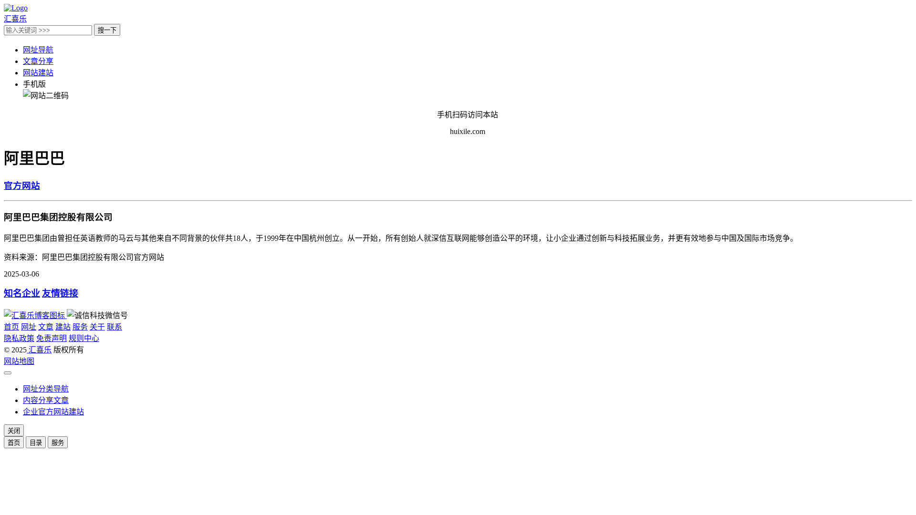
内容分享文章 (46, 400)
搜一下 (107, 30)
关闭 (14, 430)
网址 (28, 327)
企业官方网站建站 (53, 412)
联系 (114, 327)
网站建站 (38, 73)
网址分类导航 (46, 389)
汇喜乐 (39, 350)
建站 (63, 327)
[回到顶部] (7, 372)
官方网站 (22, 186)
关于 (97, 327)
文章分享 (38, 61)
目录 (36, 442)
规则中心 (84, 338)
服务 (80, 327)
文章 (45, 327)
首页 (11, 327)
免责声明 (51, 338)
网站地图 (19, 361)
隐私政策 (19, 338)
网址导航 (38, 50)
